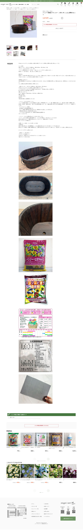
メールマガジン (47, 516)
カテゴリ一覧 (34, 506)
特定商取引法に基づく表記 (37, 516)
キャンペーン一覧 (35, 508)
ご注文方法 (46, 503)
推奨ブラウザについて (48, 513)
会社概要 (45, 508)
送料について (45, 34)
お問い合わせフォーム (68, 518)
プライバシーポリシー (36, 513)
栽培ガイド (34, 511)
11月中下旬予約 (8, 9)
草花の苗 (7, 7)
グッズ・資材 (14, 9)
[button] (48, 459)
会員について (46, 506)
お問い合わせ (46, 511)
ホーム (33, 503)
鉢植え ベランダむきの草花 (14, 7)
